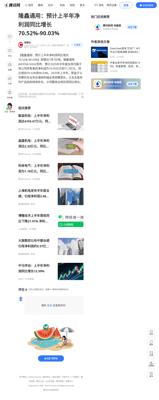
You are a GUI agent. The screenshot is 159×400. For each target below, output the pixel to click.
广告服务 (75, 377)
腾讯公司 (47, 390)
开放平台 (65, 377)
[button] (132, 27)
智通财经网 (23, 204)
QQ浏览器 (50, 381)
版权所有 (55, 390)
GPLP (20, 279)
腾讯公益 (40, 381)
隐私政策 (56, 377)
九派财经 (22, 229)
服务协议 (46, 377)
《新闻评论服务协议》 (60, 289)
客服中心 (69, 381)
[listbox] (51, 193)
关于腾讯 (23, 377)
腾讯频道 (60, 381)
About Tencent (35, 377)
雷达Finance (24, 129)
